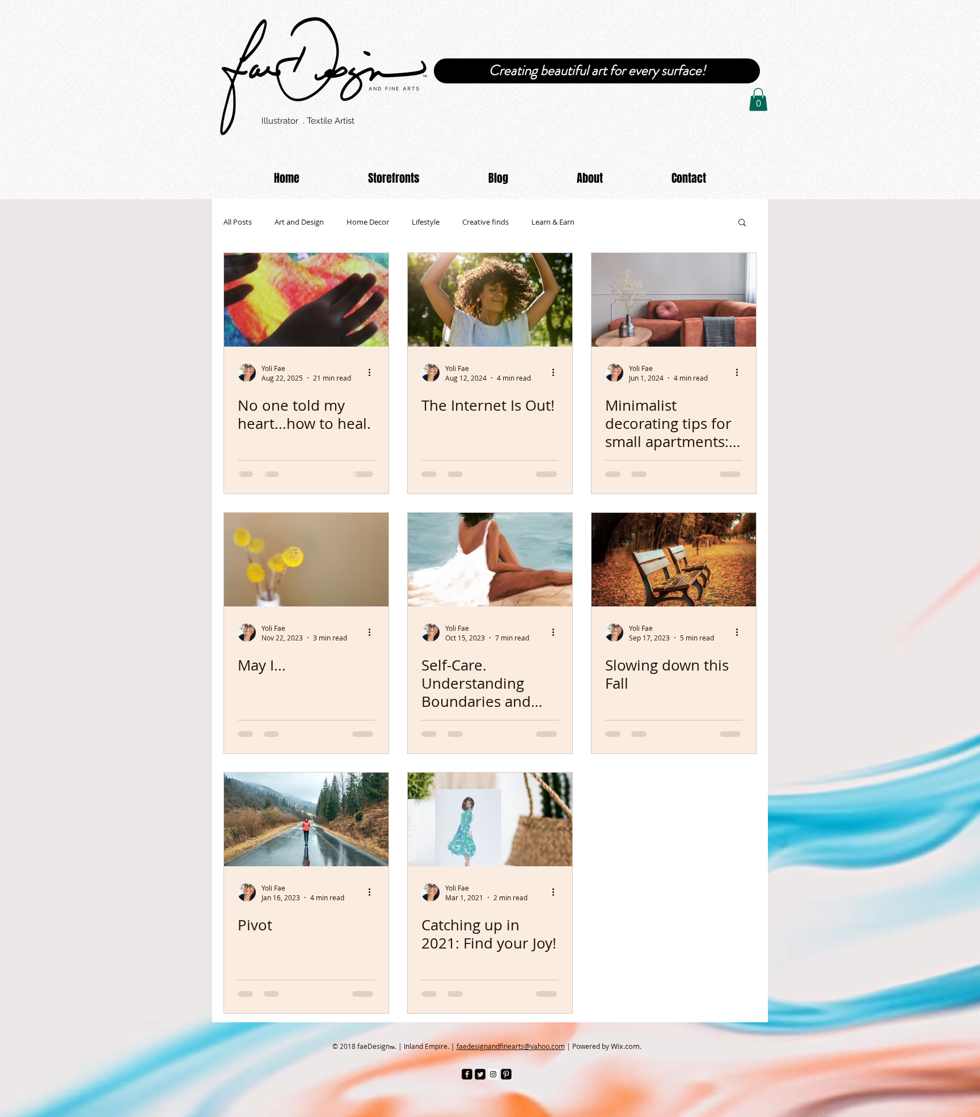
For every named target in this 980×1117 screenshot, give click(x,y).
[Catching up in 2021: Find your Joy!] (490, 819)
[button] (758, 99)
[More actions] (373, 373)
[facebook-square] (467, 1074)
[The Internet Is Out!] (490, 300)
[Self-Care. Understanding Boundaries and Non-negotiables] (490, 559)
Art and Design (299, 222)
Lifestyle (426, 222)
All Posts (237, 222)
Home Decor (368, 222)
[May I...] (306, 559)
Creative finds (485, 222)
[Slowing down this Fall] (674, 559)
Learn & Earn (553, 222)
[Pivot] (306, 819)
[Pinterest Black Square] (506, 1074)
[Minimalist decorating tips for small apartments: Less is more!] (674, 300)
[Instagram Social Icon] (493, 1074)
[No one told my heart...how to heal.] (306, 300)
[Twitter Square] (480, 1074)
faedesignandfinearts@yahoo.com (511, 1046)
